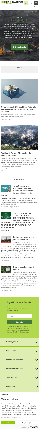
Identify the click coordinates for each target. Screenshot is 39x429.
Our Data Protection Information (10, 418)
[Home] (12, 2)
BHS (30, 3)
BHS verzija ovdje (19, 47)
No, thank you (27, 423)
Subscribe (19, 322)
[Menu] (36, 3)
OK (8, 423)
